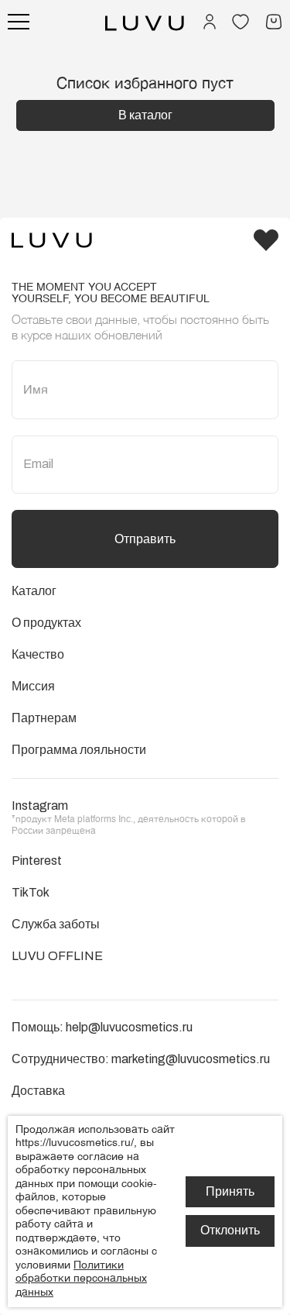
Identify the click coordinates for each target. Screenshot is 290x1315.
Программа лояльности (79, 749)
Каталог (34, 590)
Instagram (40, 805)
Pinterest (37, 860)
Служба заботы (56, 924)
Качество (38, 654)
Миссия (33, 686)
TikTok (30, 892)
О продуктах (46, 622)
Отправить (145, 539)
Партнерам (44, 718)
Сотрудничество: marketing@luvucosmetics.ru (141, 1058)
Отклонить (230, 1230)
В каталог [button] (145, 115)
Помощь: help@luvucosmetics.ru (102, 1027)
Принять (230, 1191)
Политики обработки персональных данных (81, 1279)
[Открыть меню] (18, 21)
